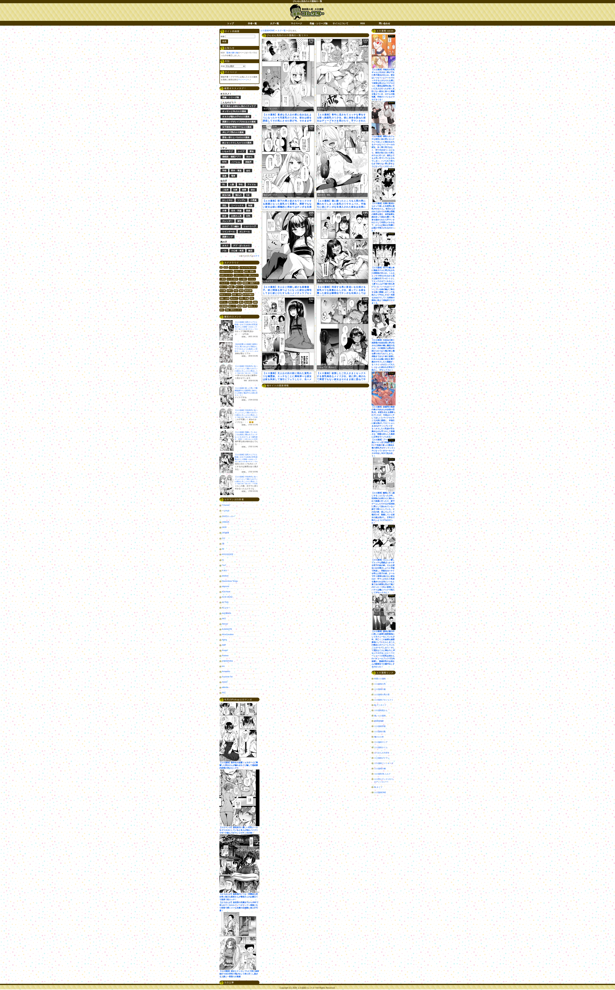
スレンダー (227, 221)
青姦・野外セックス (233, 310)
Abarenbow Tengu (230, 581)
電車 (233, 176)
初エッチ (223, 287)
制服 (250, 205)
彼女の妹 (226, 195)
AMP (224, 645)
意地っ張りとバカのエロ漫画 (235, 137)
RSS (362, 23)
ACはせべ (226, 608)
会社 (248, 170)
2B (223, 544)
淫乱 (224, 205)
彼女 (253, 190)
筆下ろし (223, 302)
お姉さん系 (236, 216)
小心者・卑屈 (237, 250)
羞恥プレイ (233, 302)
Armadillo (226, 671)
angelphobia (227, 661)
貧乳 (239, 221)
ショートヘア (250, 226)
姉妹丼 (248, 162)
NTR (224, 162)
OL (223, 184)
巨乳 (248, 216)
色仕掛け (248, 302)
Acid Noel (226, 592)
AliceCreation (228, 634)
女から (249, 156)
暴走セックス (225, 294)
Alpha (224, 640)
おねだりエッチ (226, 271)
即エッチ (239, 287)
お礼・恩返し (250, 271)
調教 (255, 302)
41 (223, 560)
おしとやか (227, 200)
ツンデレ (241, 200)
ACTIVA (225, 602)
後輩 (244, 190)
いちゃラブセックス (248, 268)
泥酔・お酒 (224, 298)
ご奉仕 (222, 279)
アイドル (251, 184)
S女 (248, 195)
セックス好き (232, 279)
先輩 (235, 190)
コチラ (256, 256)
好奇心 (229, 291)
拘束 (236, 291)
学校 (224, 170)
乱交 (239, 283)
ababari (225, 576)
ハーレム (236, 162)
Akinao (225, 624)
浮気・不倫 (243, 298)
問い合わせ (384, 23)
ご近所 (225, 190)
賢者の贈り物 (232, 53)
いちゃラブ (227, 151)
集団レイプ (252, 306)
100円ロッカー (228, 516)
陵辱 (244, 306)
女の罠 (222, 291)
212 (223, 538)
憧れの (238, 195)
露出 (222, 310)
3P (221, 267)
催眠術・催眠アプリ (231, 156)
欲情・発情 (236, 294)
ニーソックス (237, 205)
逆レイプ (232, 306)
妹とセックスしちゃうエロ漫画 (236, 142)
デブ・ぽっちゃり (241, 245)
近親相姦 (223, 306)
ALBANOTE (227, 629)
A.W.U (224, 571)
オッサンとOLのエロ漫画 (234, 111)
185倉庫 (225, 533)
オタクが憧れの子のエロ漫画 (235, 116)
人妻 (232, 184)
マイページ (296, 23)
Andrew (225, 656)
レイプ (241, 151)
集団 (250, 250)
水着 (224, 210)
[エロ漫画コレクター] (307, 6)
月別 (223, 66)
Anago (225, 650)
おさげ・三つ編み (230, 226)
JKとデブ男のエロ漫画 (233, 132)
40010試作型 (227, 554)
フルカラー (224, 283)
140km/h (225, 522)
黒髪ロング (227, 237)
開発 (239, 306)
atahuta (225, 687)
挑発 (241, 291)
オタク (225, 245)
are (223, 666)
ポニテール (244, 231)
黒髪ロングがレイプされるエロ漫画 (239, 121)
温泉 (224, 176)
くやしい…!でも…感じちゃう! (246, 275)
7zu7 (224, 565)
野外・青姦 (236, 170)
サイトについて (340, 23)
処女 (224, 216)
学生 (241, 184)
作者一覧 (252, 23)
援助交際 (248, 291)
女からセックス (251, 287)
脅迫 (252, 151)
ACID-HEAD (227, 597)
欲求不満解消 (248, 294)
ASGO (224, 682)
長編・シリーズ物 (319, 23)
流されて (234, 298)
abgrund (225, 586)
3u (223, 549)
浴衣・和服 (236, 210)
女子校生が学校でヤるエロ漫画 (236, 127)
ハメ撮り (242, 279)
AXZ (224, 693)
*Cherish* (226, 505)
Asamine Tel (227, 677)
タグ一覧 (274, 23)
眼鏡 (248, 210)
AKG (224, 619)
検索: (223, 36)
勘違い (231, 287)
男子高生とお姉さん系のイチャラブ (239, 106)
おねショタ (238, 271)
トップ (230, 23)
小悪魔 (253, 200)
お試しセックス (226, 275)
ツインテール (228, 231)
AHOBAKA (226, 613)
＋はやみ (226, 511)
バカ (224, 250)
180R (224, 527)
